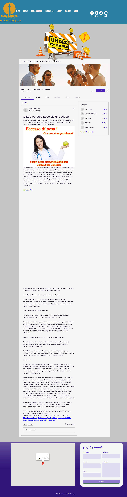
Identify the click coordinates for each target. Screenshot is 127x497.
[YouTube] (106, 13)
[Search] (92, 90)
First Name (86, 452)
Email (84, 462)
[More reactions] (30, 424)
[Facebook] (96, 13)
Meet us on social (99, 16)
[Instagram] (92, 13)
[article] (49, 271)
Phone (84, 471)
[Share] (74, 109)
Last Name (105, 452)
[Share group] (107, 90)
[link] (27, 97)
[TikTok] (101, 13)
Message (105, 462)
